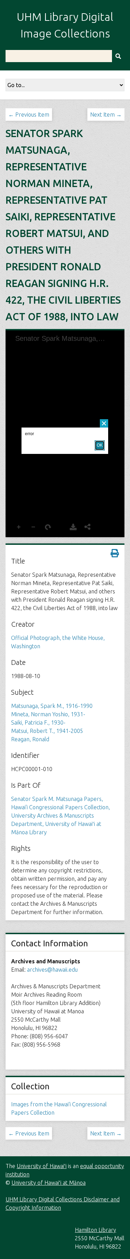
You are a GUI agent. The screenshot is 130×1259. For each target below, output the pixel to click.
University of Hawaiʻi (42, 1166)
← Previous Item (28, 114)
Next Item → (106, 114)
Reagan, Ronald (30, 739)
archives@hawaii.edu (52, 969)
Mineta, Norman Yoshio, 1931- (48, 714)
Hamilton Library (95, 1230)
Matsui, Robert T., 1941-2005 (47, 731)
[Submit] (118, 56)
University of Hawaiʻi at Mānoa (48, 1183)
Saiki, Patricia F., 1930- (38, 722)
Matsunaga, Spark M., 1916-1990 (52, 706)
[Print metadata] (115, 553)
